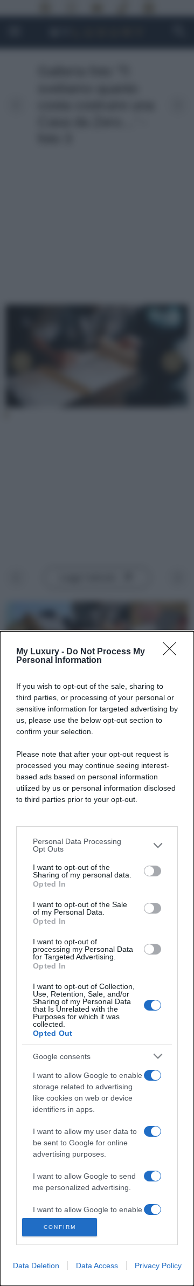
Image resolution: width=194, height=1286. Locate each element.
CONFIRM (60, 1227)
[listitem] (97, 845)
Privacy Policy (158, 1265)
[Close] (173, 652)
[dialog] (97, 958)
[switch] (152, 871)
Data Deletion (36, 1265)
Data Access (97, 1265)
